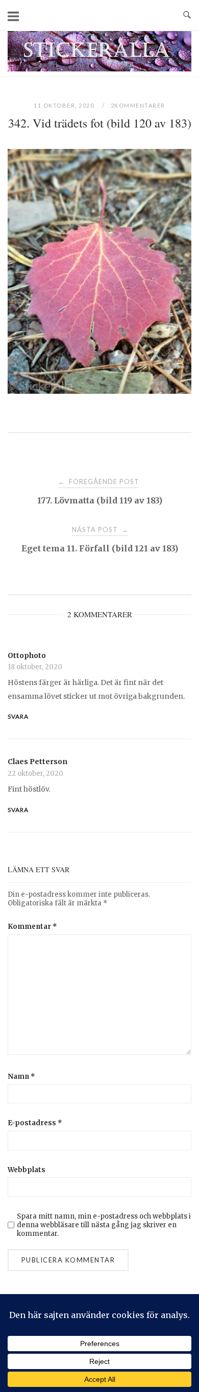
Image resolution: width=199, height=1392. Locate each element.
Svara (18, 716)
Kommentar (32, 926)
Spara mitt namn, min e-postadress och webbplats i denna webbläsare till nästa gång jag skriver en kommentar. (104, 1225)
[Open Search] (187, 15)
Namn (21, 1076)
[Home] (99, 68)
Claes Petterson (37, 761)
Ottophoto (27, 655)
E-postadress (35, 1123)
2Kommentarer (138, 105)
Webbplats (26, 1170)
